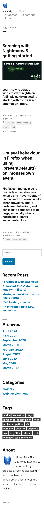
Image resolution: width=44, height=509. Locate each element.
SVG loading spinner (16, 302)
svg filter (15, 433)
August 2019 (11, 354)
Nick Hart (8, 11)
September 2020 (14, 340)
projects (8, 119)
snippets (33, 428)
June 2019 (9, 358)
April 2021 (9, 335)
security (20, 428)
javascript (10, 123)
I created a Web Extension (20, 281)
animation (18, 415)
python (19, 424)
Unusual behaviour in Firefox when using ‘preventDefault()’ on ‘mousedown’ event (20, 165)
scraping (27, 123)
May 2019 (9, 363)
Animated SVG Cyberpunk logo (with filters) (20, 288)
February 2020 (12, 349)
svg (5, 433)
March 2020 (10, 345)
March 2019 (10, 368)
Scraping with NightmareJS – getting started (17, 50)
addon (7, 415)
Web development (12, 235)
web (13, 127)
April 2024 (9, 331)
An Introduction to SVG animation (18, 308)
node (19, 123)
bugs (8, 239)
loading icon (24, 419)
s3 (27, 424)
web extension (23, 437)
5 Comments (10, 131)
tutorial (6, 127)
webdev (8, 437)
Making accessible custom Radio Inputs (20, 296)
